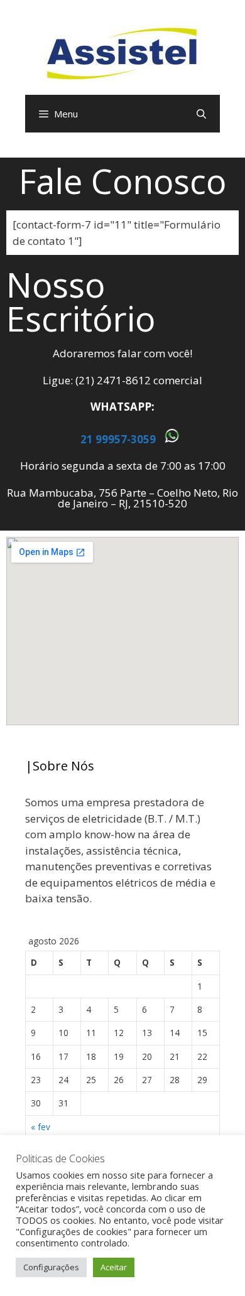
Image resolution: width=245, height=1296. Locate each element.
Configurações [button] (51, 1267)
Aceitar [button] (114, 1267)
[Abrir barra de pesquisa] (201, 113)
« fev (40, 1127)
